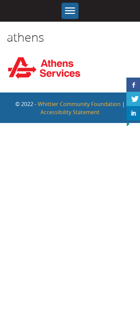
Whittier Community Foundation (79, 104)
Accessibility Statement (70, 112)
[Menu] (70, 11)
